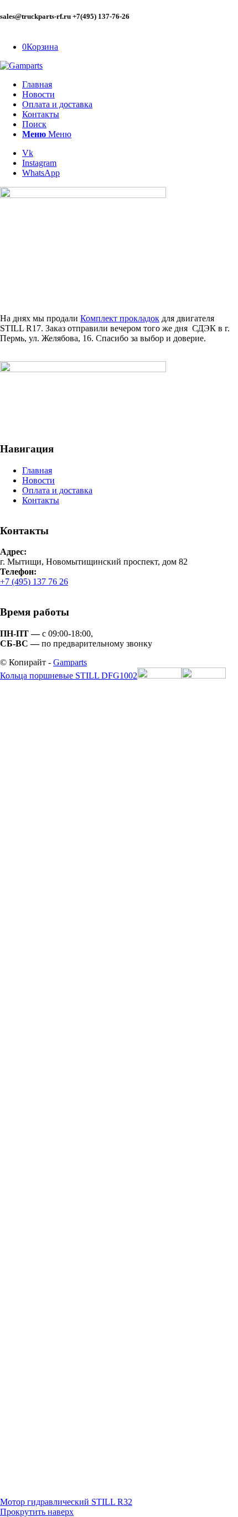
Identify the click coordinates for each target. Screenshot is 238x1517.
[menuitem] (130, 85)
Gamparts (70, 662)
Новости (38, 480)
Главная (37, 470)
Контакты (40, 500)
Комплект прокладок (119, 318)
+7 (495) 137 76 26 (34, 581)
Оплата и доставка (57, 490)
